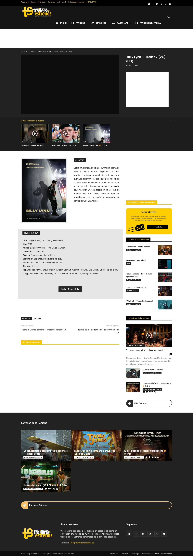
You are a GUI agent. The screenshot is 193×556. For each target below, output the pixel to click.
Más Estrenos (141, 403)
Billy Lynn (37, 318)
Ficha (85, 142)
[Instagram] (157, 4)
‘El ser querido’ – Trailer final (144, 350)
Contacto (51, 2)
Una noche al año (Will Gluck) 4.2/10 (45, 485)
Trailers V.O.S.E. (132, 291)
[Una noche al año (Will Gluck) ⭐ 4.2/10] (46, 476)
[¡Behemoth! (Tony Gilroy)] (165, 264)
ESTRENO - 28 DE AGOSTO (152, 389)
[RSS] (161, 4)
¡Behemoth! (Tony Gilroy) (136, 260)
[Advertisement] (96, 38)
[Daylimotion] (149, 3)
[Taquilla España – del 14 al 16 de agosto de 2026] (165, 277)
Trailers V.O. (57, 142)
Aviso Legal (62, 2)
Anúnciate (41, 2)
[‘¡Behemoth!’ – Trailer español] (165, 250)
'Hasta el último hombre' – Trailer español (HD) (43, 329)
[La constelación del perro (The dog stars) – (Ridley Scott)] (46, 445)
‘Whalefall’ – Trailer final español (139, 301)
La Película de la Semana (138, 318)
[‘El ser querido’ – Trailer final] (149, 335)
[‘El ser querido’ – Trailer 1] (133, 373)
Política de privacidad (76, 2)
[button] (168, 17)
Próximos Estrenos (38, 505)
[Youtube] (170, 4)
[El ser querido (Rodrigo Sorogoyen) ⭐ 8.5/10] (133, 387)
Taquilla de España (133, 280)
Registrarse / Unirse (28, 2)
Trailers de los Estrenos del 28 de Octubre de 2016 (98, 331)
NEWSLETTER (91, 2)
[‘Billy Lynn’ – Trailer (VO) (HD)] (66, 133)
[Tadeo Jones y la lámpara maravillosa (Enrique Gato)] (96, 445)
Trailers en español (28, 142)
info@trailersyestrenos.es (82, 542)
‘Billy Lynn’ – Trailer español (32, 145)
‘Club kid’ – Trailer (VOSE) (136, 287)
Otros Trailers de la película (32, 121)
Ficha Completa (70, 289)
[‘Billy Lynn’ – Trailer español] (35, 133)
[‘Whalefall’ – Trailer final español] (165, 304)
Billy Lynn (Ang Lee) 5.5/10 (95, 145)
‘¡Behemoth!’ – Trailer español (138, 247)
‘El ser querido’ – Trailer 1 (153, 370)
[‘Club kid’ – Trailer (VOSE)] (165, 291)
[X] (165, 4)
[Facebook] (153, 4)
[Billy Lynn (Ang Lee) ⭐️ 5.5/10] (96, 133)
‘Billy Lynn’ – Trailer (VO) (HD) (64, 145)
